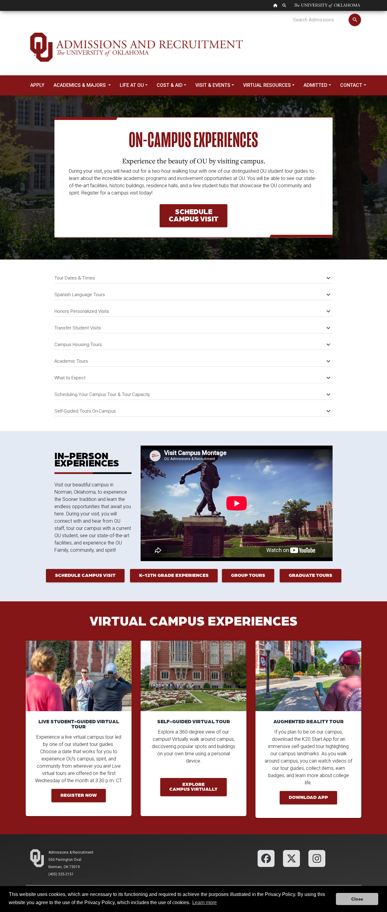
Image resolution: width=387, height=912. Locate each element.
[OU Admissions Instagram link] (317, 858)
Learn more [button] (204, 902)
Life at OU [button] (132, 85)
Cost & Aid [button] (170, 85)
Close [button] (357, 899)
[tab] (193, 275)
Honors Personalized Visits (192, 311)
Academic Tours (192, 361)
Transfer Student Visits (192, 328)
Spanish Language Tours (192, 294)
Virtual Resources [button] (267, 85)
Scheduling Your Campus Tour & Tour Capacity (192, 394)
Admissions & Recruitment (70, 852)
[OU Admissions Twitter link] (291, 858)
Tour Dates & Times (192, 278)
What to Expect (192, 377)
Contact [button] (351, 85)
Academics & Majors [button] (80, 85)
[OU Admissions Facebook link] (266, 858)
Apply (37, 85)
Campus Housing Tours (192, 344)
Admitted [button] (315, 85)
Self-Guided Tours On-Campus (192, 411)
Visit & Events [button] (212, 85)
